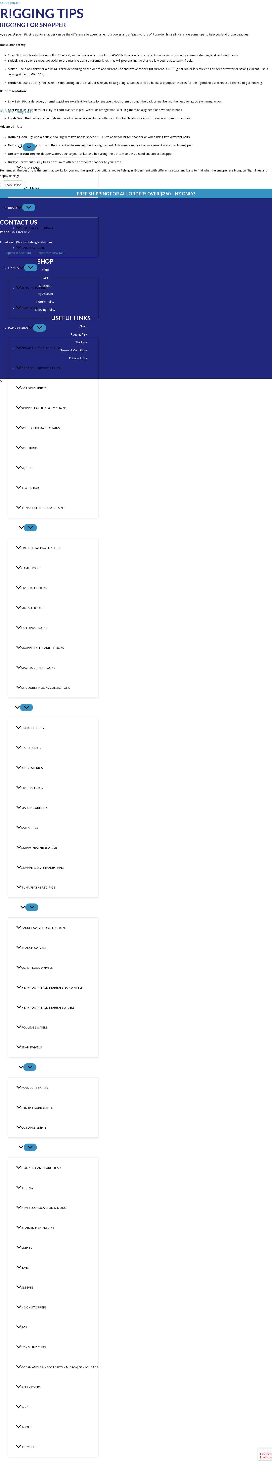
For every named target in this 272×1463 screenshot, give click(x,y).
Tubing (27, 1188)
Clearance (16, 127)
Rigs (11, 708)
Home (11, 15)
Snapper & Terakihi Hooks (42, 648)
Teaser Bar (30, 488)
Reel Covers (31, 1387)
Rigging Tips (16, 46)
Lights (26, 1247)
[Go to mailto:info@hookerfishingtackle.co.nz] (45, 241)
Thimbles (28, 1447)
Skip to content (10, 3)
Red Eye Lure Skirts (37, 1107)
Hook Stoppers (34, 1307)
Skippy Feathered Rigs (39, 847)
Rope (25, 1407)
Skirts (13, 1067)
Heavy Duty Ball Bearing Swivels (47, 1007)
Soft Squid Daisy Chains (40, 428)
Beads (12, 147)
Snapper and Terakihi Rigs (42, 867)
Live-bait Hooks (34, 588)
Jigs (24, 1327)
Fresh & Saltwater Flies (40, 548)
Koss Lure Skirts (34, 1088)
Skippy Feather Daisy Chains (44, 408)
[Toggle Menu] (29, 147)
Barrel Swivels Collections (43, 928)
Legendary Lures (19, 36)
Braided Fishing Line (37, 1228)
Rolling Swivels (34, 1027)
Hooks (13, 528)
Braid (12, 208)
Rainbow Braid (33, 248)
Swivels (14, 907)
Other (13, 1148)
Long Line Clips (33, 1347)
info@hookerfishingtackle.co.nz (27, 88)
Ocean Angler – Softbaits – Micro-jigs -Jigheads (59, 1367)
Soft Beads (30, 187)
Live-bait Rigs (32, 788)
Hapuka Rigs (31, 748)
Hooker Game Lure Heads (41, 1168)
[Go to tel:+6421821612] (45, 231)
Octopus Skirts (34, 388)
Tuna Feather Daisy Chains (42, 508)
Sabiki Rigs (29, 828)
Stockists (14, 76)
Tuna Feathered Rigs (38, 887)
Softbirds (29, 448)
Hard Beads (30, 167)
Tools (26, 1427)
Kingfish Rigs (32, 768)
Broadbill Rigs (33, 728)
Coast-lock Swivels (37, 967)
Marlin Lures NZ (34, 808)
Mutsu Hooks (32, 608)
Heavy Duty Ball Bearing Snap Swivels (52, 987)
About (12, 26)
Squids (26, 468)
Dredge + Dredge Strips (40, 368)
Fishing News (16, 56)
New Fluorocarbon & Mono (44, 1208)
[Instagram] (9, 95)
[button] (20, 147)
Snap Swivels (31, 1047)
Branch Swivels (33, 948)
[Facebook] (2, 95)
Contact (13, 66)
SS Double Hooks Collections (45, 688)
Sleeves (27, 1287)
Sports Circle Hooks (38, 668)
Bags (25, 1267)
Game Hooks (31, 568)
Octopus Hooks (34, 628)
